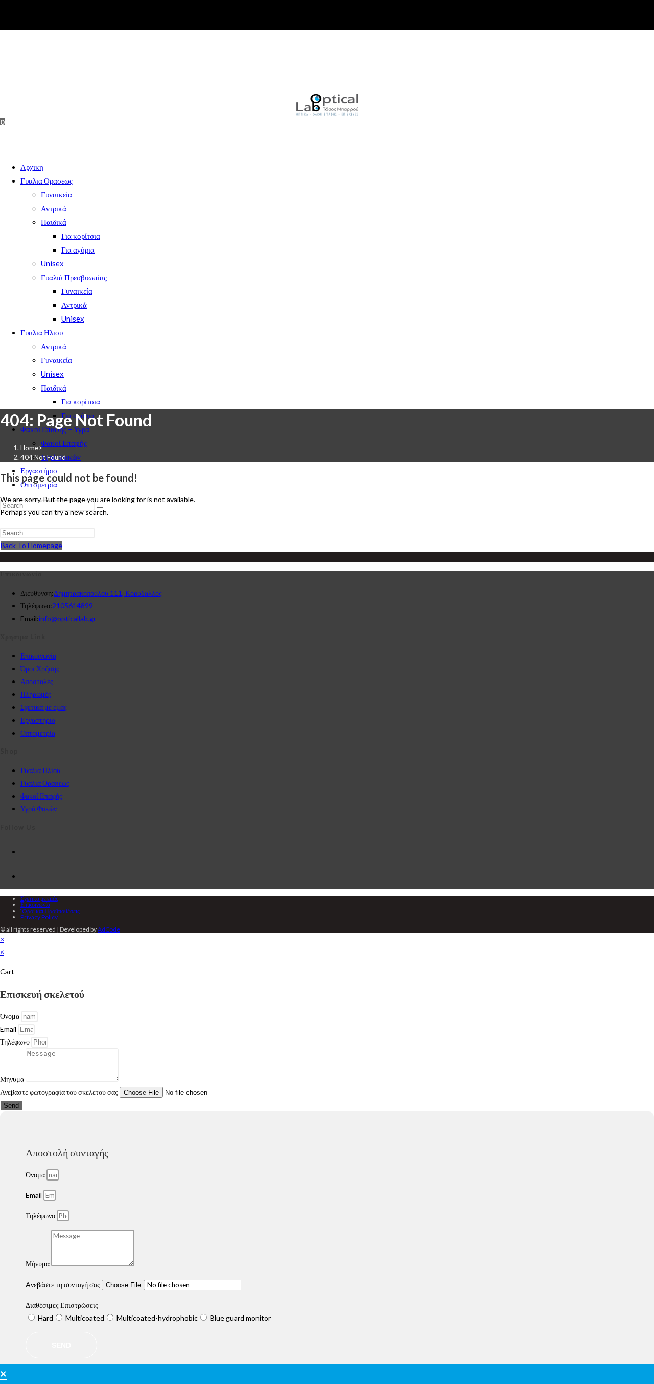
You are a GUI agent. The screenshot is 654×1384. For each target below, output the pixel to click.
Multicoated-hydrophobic (157, 1317)
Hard (45, 1317)
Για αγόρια (78, 249)
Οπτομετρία (37, 733)
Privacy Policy (39, 917)
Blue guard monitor (240, 1317)
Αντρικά (53, 208)
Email (9, 1029)
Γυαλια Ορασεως (46, 180)
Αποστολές (36, 681)
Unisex (52, 263)
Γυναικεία (56, 194)
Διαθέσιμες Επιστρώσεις (62, 1305)
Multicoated (84, 1317)
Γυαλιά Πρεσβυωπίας (74, 277)
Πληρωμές (35, 694)
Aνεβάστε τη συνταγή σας (64, 1284)
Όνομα (10, 1016)
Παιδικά (53, 221)
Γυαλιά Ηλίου (40, 770)
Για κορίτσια (80, 235)
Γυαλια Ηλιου (41, 332)
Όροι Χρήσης (39, 668)
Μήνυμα (13, 1079)
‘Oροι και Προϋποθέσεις (50, 911)
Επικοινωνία (38, 655)
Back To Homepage (31, 545)
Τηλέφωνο (15, 1041)
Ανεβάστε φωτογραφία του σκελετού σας (60, 1091)
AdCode (109, 929)
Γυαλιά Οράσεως (44, 783)
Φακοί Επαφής (64, 442)
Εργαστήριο (37, 720)
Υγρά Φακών (38, 808)
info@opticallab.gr (67, 618)
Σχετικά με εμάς (43, 706)
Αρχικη (31, 166)
